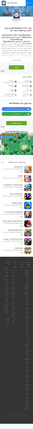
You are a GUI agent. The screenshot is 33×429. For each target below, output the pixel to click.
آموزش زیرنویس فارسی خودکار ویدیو (26, 274)
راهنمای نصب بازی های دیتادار (6, 297)
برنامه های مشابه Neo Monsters (15, 162)
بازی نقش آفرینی (14, 44)
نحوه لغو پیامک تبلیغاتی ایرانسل (26, 285)
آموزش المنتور (16, 123)
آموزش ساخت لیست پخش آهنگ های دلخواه (26, 376)
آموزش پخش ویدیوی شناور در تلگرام (26, 389)
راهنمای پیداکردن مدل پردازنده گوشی (6, 308)
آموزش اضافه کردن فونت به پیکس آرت (26, 323)
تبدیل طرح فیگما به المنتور (13, 310)
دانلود (16, 67)
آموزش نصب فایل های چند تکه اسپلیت (6, 285)
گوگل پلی (11, 91)
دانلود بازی (7, 83)
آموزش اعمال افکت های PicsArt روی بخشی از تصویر (26, 359)
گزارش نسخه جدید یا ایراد (7, 96)
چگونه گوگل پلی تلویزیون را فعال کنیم (26, 308)
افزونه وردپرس (13, 293)
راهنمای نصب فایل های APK (6, 272)
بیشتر (2, 162)
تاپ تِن (7, 326)
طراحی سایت (13, 302)
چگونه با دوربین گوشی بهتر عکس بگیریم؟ (26, 403)
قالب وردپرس (13, 288)
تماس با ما (13, 272)
